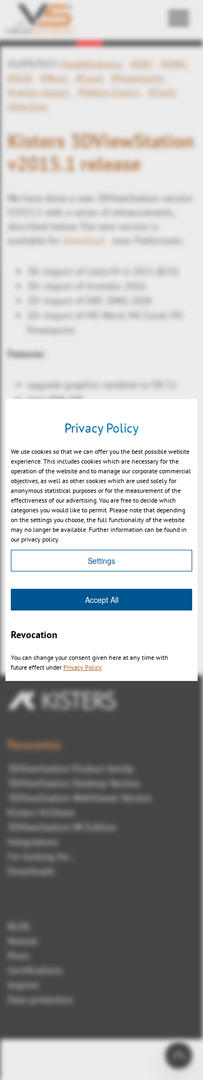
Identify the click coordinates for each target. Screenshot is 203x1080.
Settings (101, 560)
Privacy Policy (82, 667)
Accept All (102, 599)
